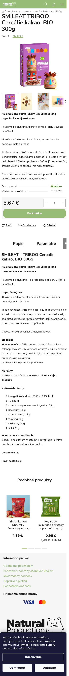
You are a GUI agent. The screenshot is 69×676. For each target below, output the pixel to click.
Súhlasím (49, 668)
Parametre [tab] (46, 243)
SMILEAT (18, 36)
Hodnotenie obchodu (17, 586)
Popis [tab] (18, 243)
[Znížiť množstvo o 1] (46, 203)
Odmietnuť (17, 668)
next (65, 505)
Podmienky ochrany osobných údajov (28, 571)
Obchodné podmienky (18, 566)
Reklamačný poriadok (17, 576)
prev (3, 505)
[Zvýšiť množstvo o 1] (62, 203)
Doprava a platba (15, 581)
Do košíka (34, 213)
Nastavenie (33, 657)
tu (34, 648)
